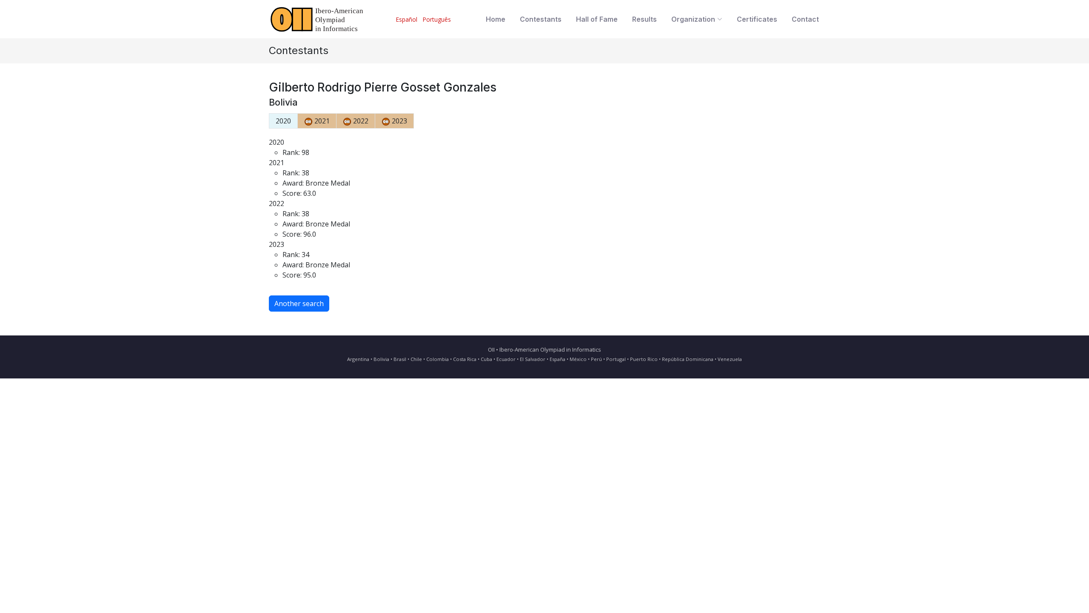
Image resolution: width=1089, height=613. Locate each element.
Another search (299, 303)
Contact (805, 19)
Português (436, 19)
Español (406, 19)
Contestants (541, 19)
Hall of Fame (597, 19)
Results (644, 19)
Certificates (757, 19)
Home (495, 19)
